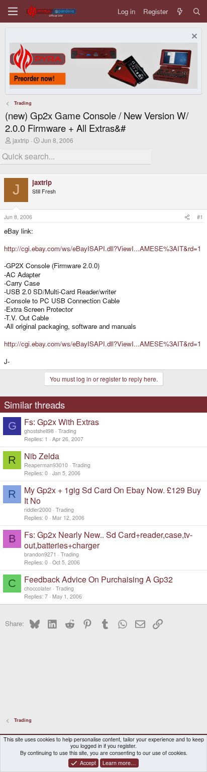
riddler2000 (37, 509)
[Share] (187, 217)
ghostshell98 (39, 431)
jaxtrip (21, 140)
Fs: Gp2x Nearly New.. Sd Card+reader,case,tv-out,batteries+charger (108, 540)
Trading (67, 431)
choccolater (37, 588)
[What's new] (180, 11)
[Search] (196, 11)
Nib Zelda (41, 456)
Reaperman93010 (46, 465)
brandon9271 (40, 554)
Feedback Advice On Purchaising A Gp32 (98, 579)
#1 (200, 217)
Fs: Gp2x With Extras (61, 422)
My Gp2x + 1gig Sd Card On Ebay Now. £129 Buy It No (112, 495)
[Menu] (13, 11)
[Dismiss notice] (193, 37)
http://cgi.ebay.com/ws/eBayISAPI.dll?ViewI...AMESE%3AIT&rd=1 (102, 248)
